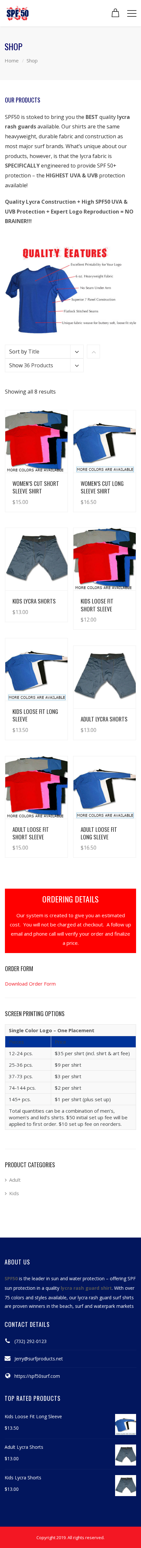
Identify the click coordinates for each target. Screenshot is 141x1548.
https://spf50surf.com (37, 1376)
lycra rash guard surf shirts (106, 1297)
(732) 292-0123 (30, 1341)
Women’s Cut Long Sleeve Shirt (102, 487)
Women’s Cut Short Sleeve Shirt (35, 487)
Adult (15, 1179)
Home (12, 60)
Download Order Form (30, 983)
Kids (14, 1193)
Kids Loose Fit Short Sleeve (97, 605)
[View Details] (36, 441)
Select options (44, 495)
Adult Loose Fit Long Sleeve (99, 833)
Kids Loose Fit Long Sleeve (35, 715)
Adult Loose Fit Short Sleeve (30, 833)
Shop (32, 60)
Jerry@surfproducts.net (38, 1358)
